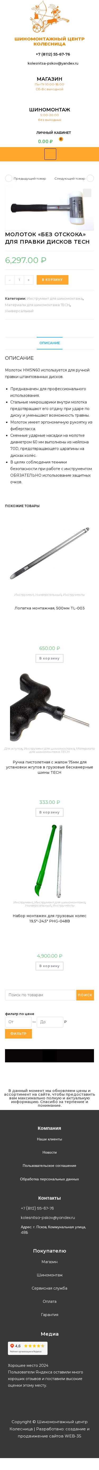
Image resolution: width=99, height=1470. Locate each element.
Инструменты (74, 595)
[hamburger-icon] (50, 154)
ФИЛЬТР (18, 1034)
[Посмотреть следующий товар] (90, 178)
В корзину (52, 280)
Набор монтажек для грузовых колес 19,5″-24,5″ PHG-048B (49, 918)
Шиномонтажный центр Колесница (50, 41)
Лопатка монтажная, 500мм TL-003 (50, 608)
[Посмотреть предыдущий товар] (8, 178)
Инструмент (24, 595)
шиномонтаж (49, 110)
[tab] (49, 343)
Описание (49, 343)
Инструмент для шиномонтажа (55, 298)
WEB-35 (72, 1436)
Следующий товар (69, 178)
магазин (49, 79)
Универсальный (19, 311)
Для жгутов (13, 748)
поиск (85, 995)
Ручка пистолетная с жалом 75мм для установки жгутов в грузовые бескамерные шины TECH (49, 767)
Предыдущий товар (30, 178)
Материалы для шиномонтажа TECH (37, 305)
